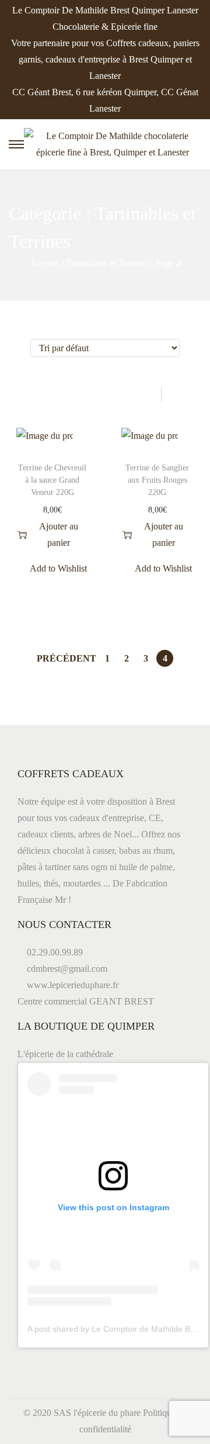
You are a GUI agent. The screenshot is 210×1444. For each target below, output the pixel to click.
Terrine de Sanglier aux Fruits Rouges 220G (157, 480)
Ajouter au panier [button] (58, 534)
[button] (84, 439)
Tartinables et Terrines (107, 263)
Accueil (44, 263)
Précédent (66, 658)
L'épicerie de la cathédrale (65, 1054)
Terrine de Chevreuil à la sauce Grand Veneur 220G (52, 480)
